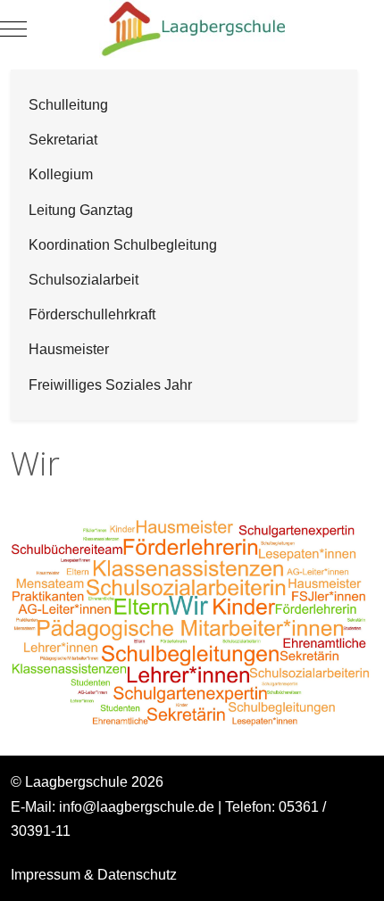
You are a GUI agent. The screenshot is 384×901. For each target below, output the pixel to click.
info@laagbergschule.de (136, 806)
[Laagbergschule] (192, 29)
